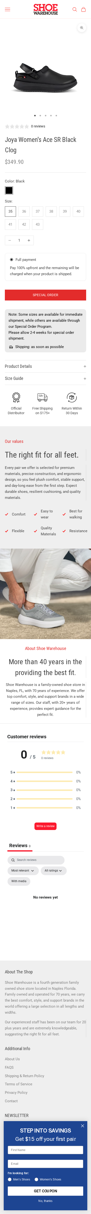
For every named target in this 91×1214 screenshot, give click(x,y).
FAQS (9, 1067)
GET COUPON (45, 1191)
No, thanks (45, 1201)
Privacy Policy (16, 1092)
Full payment (26, 260)
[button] (45, 772)
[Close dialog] (82, 1126)
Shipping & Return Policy (24, 1076)
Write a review (45, 826)
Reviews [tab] (20, 845)
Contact (11, 1101)
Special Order (45, 295)
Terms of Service (18, 1084)
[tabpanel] (45, 903)
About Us (12, 1059)
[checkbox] (19, 881)
